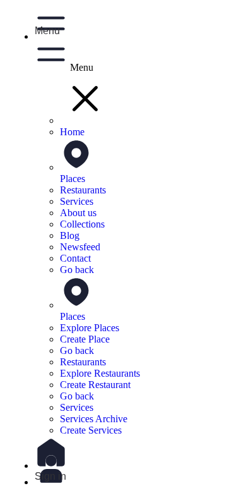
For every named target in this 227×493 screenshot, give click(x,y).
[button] (126, 21)
